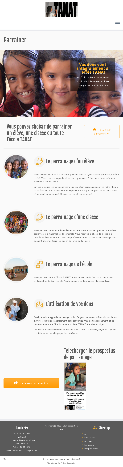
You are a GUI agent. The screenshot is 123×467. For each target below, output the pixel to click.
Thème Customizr (68, 463)
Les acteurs (89, 445)
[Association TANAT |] (61, 9)
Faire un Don (89, 437)
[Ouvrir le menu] (117, 23)
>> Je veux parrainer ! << (102, 131)
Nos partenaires (91, 448)
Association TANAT (58, 459)
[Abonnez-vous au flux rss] (6, 459)
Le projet (88, 441)
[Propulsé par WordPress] (79, 459)
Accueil (87, 434)
